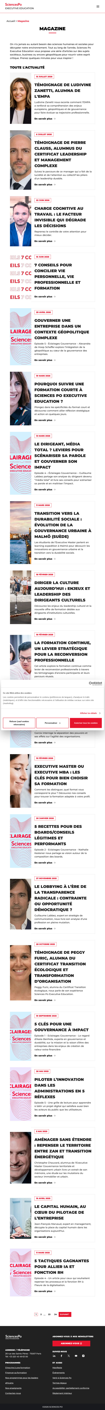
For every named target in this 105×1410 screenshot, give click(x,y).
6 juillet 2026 (44, 134)
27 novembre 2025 (46, 878)
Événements (58, 1372)
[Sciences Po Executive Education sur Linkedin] (54, 1356)
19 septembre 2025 (46, 1016)
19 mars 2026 (43, 376)
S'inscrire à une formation (17, 1367)
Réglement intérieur (62, 1393)
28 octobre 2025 (45, 944)
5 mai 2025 (41, 1131)
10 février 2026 (44, 758)
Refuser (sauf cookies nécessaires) (19, 722)
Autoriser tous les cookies (86, 723)
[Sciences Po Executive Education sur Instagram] (83, 1356)
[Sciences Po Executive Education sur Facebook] (61, 1356)
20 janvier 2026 (45, 818)
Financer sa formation (16, 1372)
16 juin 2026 (42, 257)
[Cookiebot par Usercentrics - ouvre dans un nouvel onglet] (91, 684)
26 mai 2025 (42, 1071)
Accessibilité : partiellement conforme (70, 1388)
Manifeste (57, 1367)
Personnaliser (51, 723)
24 (55, 1314)
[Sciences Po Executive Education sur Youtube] (76, 1356)
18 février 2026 (44, 574)
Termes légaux (59, 1383)
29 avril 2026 (43, 312)
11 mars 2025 (43, 1252)
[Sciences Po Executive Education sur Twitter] (68, 1356)
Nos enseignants (13, 1388)
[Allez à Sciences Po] (18, 1338)
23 (49, 1314)
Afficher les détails (88, 713)
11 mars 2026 (43, 505)
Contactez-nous (13, 1393)
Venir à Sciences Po (61, 1378)
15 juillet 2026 (44, 76)
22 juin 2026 (42, 200)
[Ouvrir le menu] (98, 6)
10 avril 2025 (43, 1198)
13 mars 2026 (43, 436)
